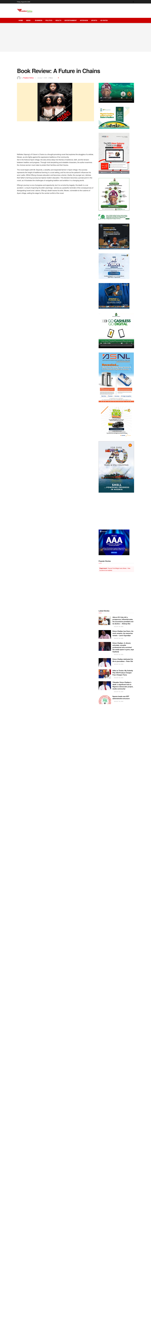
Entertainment (71, 20)
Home (21, 20)
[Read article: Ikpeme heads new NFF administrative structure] (105, 699)
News (28, 20)
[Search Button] (133, 20)
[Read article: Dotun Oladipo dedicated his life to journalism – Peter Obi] (105, 662)
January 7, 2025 (42, 78)
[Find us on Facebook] (130, 2)
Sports (94, 20)
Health (58, 20)
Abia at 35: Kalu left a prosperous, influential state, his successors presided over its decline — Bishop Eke (123, 620)
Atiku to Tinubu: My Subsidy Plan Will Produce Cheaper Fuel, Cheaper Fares (122, 672)
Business (38, 20)
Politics (49, 20)
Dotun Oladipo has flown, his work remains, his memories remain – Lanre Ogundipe (122, 633)
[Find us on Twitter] (133, 2)
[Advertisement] (96, 10)
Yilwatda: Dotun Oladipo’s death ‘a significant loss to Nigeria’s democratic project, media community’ (122, 685)
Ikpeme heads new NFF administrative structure (121, 697)
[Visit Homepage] (24, 11)
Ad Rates (104, 20)
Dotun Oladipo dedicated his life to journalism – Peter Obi (122, 660)
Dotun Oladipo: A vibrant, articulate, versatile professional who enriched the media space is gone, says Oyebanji (123, 647)
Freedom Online (28, 78)
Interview (84, 20)
